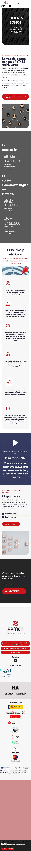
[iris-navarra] (15, 727)
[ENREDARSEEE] (15, 741)
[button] (15, 513)
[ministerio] (15, 705)
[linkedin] (15, 660)
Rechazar (11, 848)
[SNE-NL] (15, 716)
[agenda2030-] (15, 711)
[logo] (6, 1)
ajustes (12, 846)
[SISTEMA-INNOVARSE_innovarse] (15, 747)
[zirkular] (15, 735)
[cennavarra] (5, 669)
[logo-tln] (15, 756)
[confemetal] (6, 675)
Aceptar (4, 848)
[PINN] (15, 720)
